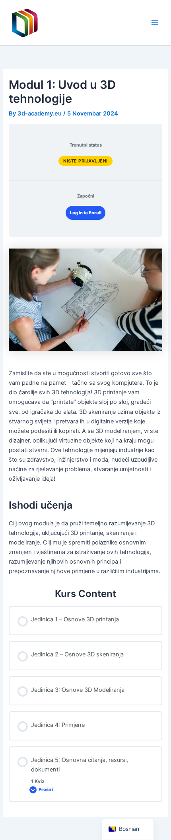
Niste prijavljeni (85, 161)
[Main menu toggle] (154, 22)
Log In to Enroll (85, 212)
